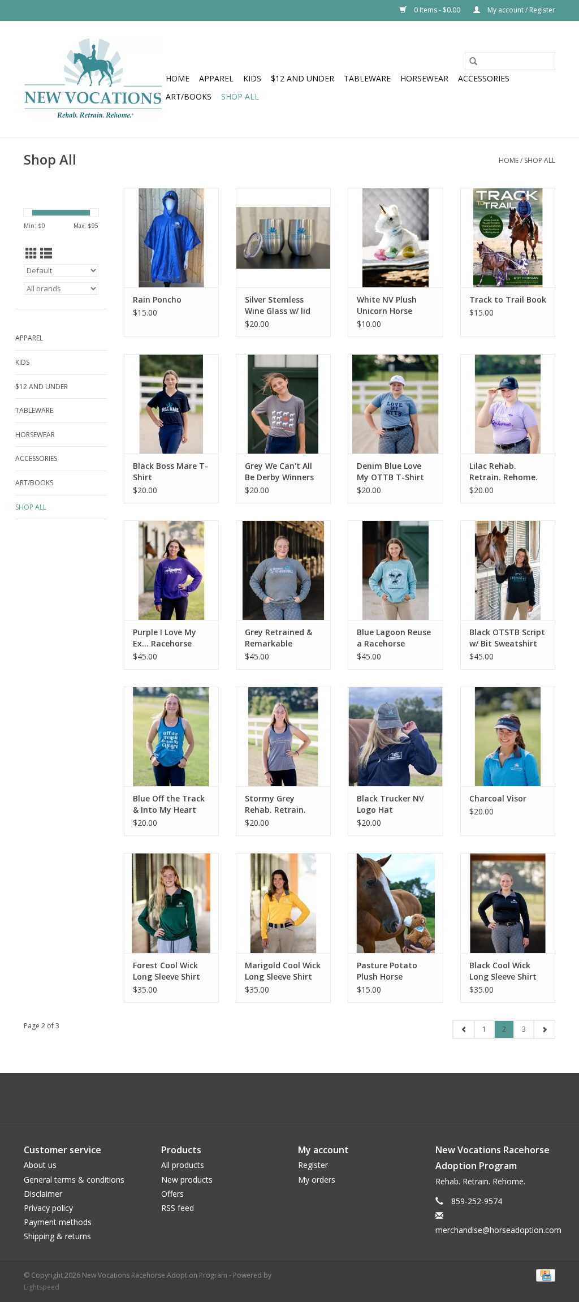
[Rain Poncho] (171, 237)
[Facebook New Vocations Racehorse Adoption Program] (259, 1099)
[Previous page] (463, 1029)
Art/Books (188, 96)
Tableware (367, 78)
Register (313, 1164)
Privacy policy (48, 1207)
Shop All (240, 96)
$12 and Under (302, 78)
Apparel (216, 78)
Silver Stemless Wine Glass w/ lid (277, 305)
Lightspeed (41, 1287)
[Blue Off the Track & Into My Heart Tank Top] (171, 736)
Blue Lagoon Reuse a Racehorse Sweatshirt (394, 638)
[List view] (46, 253)
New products (187, 1179)
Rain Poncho (157, 299)
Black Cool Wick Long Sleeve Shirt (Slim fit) (503, 971)
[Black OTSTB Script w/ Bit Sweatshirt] (507, 570)
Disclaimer (43, 1193)
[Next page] (544, 1029)
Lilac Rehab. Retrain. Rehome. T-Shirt (503, 471)
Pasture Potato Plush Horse (387, 971)
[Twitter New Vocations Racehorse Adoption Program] (279, 1099)
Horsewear (424, 78)
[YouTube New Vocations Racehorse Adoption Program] (300, 1099)
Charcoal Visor (497, 798)
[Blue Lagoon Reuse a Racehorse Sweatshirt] (395, 570)
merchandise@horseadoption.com (498, 1230)
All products (182, 1164)
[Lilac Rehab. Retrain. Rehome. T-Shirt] (507, 404)
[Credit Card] (543, 1274)
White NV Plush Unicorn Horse (387, 305)
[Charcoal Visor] (507, 736)
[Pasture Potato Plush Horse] (395, 902)
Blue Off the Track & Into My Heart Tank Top (169, 804)
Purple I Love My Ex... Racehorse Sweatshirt (164, 638)
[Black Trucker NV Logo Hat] (395, 736)
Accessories (483, 78)
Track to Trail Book (507, 299)
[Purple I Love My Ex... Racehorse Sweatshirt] (171, 570)
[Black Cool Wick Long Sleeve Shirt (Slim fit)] (507, 902)
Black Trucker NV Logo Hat (390, 804)
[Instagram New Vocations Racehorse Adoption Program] (320, 1099)
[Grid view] (31, 253)
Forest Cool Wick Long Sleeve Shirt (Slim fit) (166, 971)
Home (177, 78)
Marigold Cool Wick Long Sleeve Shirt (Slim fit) (283, 971)
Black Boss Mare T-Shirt (170, 471)
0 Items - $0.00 (437, 10)
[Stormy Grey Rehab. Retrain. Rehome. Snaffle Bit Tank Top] (283, 736)
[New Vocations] (93, 79)
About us (40, 1164)
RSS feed (177, 1207)
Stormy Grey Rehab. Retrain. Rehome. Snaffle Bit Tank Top (277, 804)
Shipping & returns (57, 1236)
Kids (252, 78)
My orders (316, 1179)
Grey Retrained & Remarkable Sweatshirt (278, 638)
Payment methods (58, 1222)
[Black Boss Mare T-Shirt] (171, 404)
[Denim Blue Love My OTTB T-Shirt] (395, 404)
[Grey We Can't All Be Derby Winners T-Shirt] (283, 404)
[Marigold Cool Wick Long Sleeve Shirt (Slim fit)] (283, 902)
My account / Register (520, 10)
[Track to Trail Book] (507, 237)
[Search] (473, 61)
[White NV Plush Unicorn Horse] (395, 237)
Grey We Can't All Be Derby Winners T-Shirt (279, 471)
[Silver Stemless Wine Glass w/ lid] (283, 237)
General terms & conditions (74, 1179)
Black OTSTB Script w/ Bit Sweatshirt (507, 638)
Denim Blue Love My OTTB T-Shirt (390, 471)
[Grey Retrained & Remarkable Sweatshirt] (283, 570)
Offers (172, 1193)
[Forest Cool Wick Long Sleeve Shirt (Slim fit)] (171, 902)
